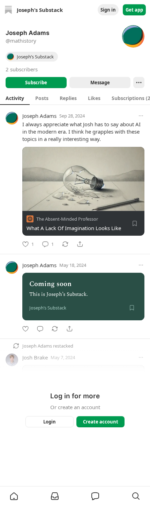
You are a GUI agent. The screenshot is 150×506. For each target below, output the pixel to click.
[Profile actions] (138, 82)
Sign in (108, 10)
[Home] (8, 10)
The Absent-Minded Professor (67, 219)
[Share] (80, 244)
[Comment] (40, 328)
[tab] (15, 98)
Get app (134, 10)
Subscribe (36, 82)
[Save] (134, 223)
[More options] (141, 115)
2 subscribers (22, 69)
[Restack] (65, 244)
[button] (14, 496)
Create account (100, 422)
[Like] (25, 328)
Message (100, 82)
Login (49, 422)
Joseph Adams (39, 115)
